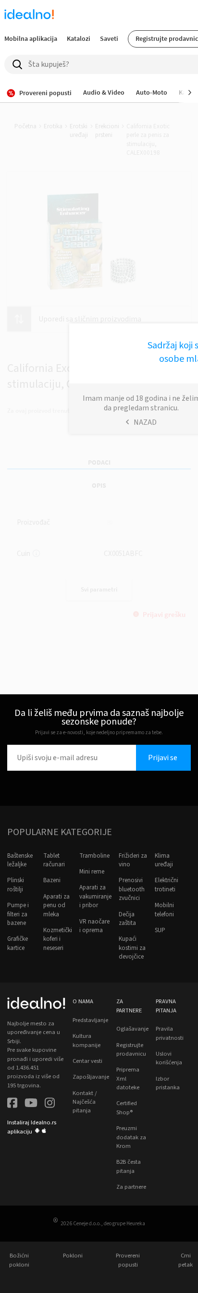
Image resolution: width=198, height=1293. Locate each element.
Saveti (109, 38)
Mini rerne (91, 871)
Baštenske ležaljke (20, 860)
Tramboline (94, 855)
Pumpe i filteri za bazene (18, 914)
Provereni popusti (128, 1259)
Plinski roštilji (15, 884)
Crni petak (185, 1259)
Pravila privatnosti (170, 1033)
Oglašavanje (132, 1028)
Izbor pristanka (168, 1083)
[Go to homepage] (29, 15)
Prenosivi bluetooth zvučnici (132, 889)
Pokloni (73, 1255)
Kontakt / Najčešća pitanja (85, 1102)
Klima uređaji (164, 860)
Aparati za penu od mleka (56, 905)
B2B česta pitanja (128, 1166)
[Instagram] (50, 1104)
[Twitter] (31, 1104)
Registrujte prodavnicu (131, 1049)
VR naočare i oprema (94, 926)
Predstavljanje (90, 1020)
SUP (160, 930)
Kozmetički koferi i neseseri (57, 939)
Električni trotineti (166, 884)
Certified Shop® (126, 1107)
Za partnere (131, 1186)
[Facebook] (12, 1104)
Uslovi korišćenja (169, 1058)
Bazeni (52, 880)
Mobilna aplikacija (30, 38)
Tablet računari (54, 860)
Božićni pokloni (19, 1259)
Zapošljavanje (91, 1076)
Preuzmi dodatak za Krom (131, 1137)
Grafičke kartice (17, 943)
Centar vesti (87, 1061)
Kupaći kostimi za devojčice (132, 948)
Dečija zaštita (127, 918)
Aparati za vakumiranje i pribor (95, 896)
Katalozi (78, 38)
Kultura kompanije (86, 1040)
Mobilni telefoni (164, 909)
